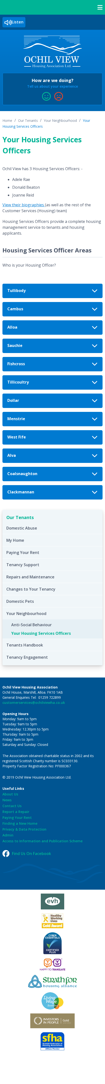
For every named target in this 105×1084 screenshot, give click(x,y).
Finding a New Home (19, 823)
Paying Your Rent (22, 552)
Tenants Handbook (24, 645)
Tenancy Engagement (27, 657)
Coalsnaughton (22, 473)
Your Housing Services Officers (41, 633)
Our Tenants (28, 120)
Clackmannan (20, 492)
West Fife (16, 437)
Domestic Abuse (21, 528)
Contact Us (11, 805)
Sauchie (14, 345)
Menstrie (16, 418)
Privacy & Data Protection (24, 829)
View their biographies (23, 205)
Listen (17, 22)
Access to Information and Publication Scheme (42, 841)
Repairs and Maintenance (30, 577)
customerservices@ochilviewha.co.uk (33, 702)
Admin (7, 835)
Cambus (15, 309)
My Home (15, 540)
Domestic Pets (20, 601)
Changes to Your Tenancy (30, 589)
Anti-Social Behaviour (31, 624)
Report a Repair (15, 811)
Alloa (12, 327)
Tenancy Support (22, 564)
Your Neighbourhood (60, 120)
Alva (11, 455)
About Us (10, 794)
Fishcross (16, 363)
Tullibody (16, 290)
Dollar (13, 400)
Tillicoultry (18, 382)
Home (7, 120)
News (6, 800)
